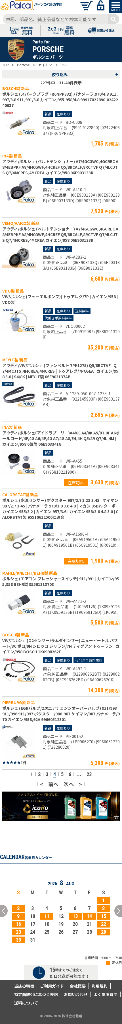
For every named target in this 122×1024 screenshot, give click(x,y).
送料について (26, 1003)
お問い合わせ (76, 994)
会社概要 (78, 986)
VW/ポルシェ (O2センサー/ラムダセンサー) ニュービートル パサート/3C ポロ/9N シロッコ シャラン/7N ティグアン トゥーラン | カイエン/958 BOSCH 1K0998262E (60, 646)
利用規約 (100, 986)
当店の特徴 (24, 986)
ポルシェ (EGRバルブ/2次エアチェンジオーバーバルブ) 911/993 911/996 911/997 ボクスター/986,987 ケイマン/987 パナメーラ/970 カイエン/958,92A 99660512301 (61, 713)
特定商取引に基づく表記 (36, 994)
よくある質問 (105, 994)
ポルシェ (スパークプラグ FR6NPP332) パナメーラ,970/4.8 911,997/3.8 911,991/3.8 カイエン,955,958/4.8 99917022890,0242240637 (60, 99)
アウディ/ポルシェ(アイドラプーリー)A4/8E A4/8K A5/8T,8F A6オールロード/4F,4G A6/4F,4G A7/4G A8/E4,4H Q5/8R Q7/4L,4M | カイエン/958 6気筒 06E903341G (61, 438)
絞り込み (85, 74)
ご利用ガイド (52, 986)
